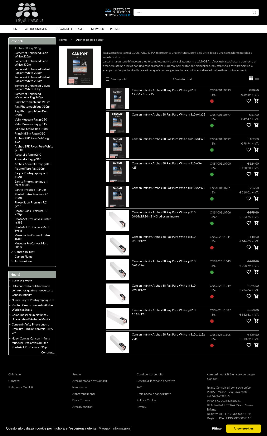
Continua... (48, 352)
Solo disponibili (119, 79)
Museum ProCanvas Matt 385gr (31, 245)
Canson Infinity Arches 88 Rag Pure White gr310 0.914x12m (163, 287)
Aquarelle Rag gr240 (28, 154)
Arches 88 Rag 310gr (89, 39)
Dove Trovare (81, 400)
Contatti (14, 381)
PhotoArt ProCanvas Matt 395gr (32, 228)
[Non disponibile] (212, 100)
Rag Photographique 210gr (32, 102)
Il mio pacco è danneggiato (154, 393)
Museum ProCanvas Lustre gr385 (32, 237)
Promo (115, 29)
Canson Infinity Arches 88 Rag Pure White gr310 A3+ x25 (167, 165)
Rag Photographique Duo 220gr (31, 113)
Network (97, 29)
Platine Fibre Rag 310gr (30, 168)
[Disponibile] (212, 125)
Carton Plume (24, 256)
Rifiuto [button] (217, 428)
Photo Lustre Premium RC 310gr (32, 196)
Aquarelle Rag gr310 (28, 159)
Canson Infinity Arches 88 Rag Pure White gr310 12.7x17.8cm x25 (163, 92)
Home (15, 29)
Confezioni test (24, 251)
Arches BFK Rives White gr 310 (32, 140)
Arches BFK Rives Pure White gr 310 (34, 148)
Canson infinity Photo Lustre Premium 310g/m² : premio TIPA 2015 (32, 329)
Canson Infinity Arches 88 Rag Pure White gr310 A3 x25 (168, 139)
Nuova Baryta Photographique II (33, 300)
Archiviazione (23, 261)
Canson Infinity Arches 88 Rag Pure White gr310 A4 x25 (168, 114)
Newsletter (79, 387)
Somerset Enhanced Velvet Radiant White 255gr (32, 79)
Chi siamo (14, 374)
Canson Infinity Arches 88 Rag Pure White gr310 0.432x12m (163, 239)
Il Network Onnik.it (20, 387)
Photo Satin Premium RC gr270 (31, 204)
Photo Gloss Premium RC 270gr (31, 212)
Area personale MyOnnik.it (89, 381)
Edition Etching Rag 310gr (31, 129)
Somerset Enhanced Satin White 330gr (31, 62)
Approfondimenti (37, 29)
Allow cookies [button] (244, 428)
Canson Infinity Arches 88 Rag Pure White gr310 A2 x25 (168, 187)
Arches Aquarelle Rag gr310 (33, 164)
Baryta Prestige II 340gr (30, 189)
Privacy (141, 406)
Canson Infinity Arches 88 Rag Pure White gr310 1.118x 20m (168, 336)
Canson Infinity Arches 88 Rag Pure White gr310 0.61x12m (163, 263)
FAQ (139, 387)
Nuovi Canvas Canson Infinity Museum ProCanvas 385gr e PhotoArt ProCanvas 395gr (31, 343)
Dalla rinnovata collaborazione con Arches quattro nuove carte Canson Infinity (32, 290)
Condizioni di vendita (150, 374)
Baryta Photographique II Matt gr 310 (31, 183)
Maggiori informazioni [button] (115, 428)
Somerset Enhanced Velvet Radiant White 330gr (32, 87)
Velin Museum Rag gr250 (31, 119)
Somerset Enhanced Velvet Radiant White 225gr (32, 70)
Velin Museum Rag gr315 (31, 124)
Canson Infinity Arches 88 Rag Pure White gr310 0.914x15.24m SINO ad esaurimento (163, 214)
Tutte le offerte (22, 280)
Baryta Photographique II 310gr (31, 175)
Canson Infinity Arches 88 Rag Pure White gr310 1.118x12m (163, 312)
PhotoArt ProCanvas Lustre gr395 (33, 220)
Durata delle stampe (70, 29)
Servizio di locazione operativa (156, 381)
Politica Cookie (146, 400)
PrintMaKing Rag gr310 (30, 133)
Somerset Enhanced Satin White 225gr (31, 54)
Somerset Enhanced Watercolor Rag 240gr (29, 95)
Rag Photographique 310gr (32, 106)
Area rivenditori (82, 406)
